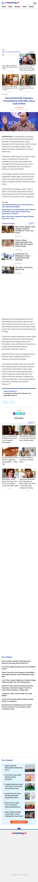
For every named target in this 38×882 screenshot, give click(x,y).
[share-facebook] (14, 413)
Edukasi (17, 7)
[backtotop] (19, 829)
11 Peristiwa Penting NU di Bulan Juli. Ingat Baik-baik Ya (16, 394)
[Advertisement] (19, 28)
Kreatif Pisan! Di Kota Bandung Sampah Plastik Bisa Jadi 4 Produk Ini (13, 796)
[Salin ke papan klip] (23, 413)
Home (4, 7)
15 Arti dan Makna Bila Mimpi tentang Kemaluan (13, 777)
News (10, 7)
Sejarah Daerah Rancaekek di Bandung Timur (13, 768)
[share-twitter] (17, 413)
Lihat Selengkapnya (19, 822)
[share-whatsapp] (20, 413)
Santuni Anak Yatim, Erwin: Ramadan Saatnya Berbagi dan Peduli (12, 805)
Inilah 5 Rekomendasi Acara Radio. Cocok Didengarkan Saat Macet (14, 814)
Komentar (20, 418)
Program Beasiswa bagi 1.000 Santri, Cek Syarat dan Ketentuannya (14, 786)
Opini (25, 7)
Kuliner (31, 7)
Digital (5, 402)
